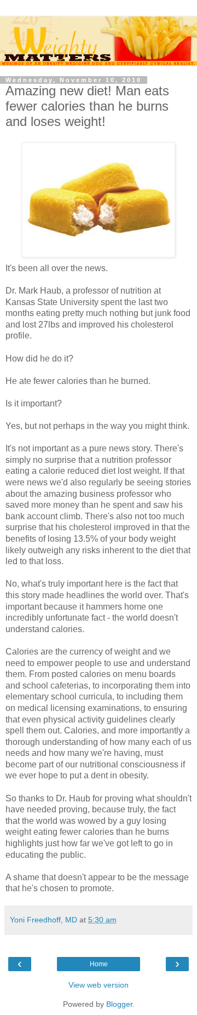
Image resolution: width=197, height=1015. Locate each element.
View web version (98, 984)
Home (99, 964)
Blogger (119, 1004)
